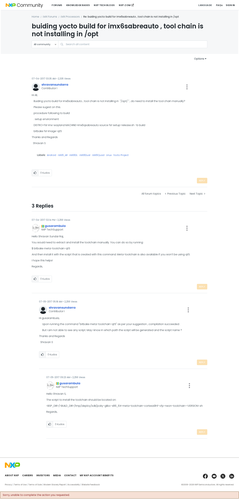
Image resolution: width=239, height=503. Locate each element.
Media (57, 475)
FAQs (219, 5)
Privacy (8, 485)
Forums (57, 5)
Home (35, 17)
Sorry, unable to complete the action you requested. (36, 495)
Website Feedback (91, 485)
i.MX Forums (50, 17)
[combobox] (132, 44)
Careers (27, 475)
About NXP (12, 475)
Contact (70, 475)
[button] (187, 87)
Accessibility (73, 485)
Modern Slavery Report (55, 485)
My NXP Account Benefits (97, 475)
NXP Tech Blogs (104, 5)
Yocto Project (121, 155)
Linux (109, 155)
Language (205, 5)
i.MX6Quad (98, 155)
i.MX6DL (73, 155)
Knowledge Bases (78, 5)
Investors (43, 475)
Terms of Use (20, 485)
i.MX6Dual (84, 155)
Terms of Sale (35, 485)
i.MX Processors (70, 17)
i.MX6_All (62, 155)
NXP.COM (125, 5)
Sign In (230, 5)
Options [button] (199, 59)
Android (51, 155)
